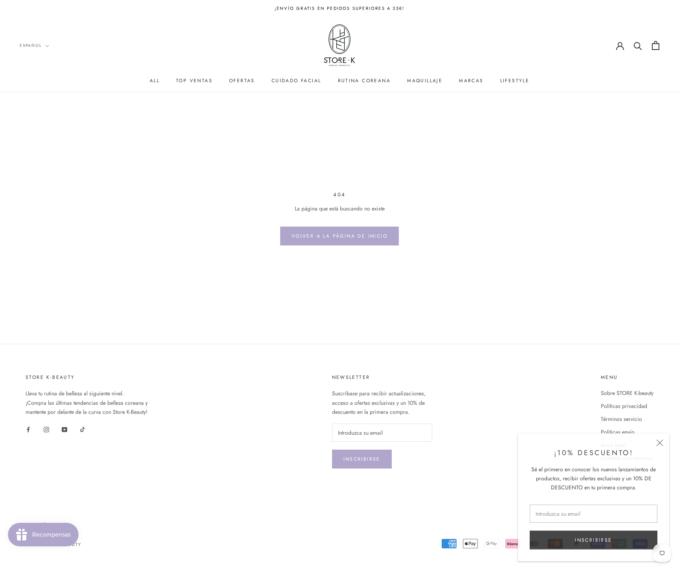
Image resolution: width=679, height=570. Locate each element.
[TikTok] (82, 428)
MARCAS (471, 80)
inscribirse (593, 538)
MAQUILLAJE (424, 80)
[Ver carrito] (655, 45)
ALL (155, 80)
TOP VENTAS (194, 80)
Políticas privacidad (624, 406)
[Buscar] (638, 45)
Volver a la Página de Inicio (339, 236)
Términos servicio (621, 419)
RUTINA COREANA (364, 80)
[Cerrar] (659, 441)
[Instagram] (46, 428)
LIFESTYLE (515, 80)
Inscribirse (361, 459)
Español (31, 45)
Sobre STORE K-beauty (627, 393)
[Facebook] (28, 428)
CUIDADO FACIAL (296, 80)
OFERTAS (242, 80)
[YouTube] (64, 428)
